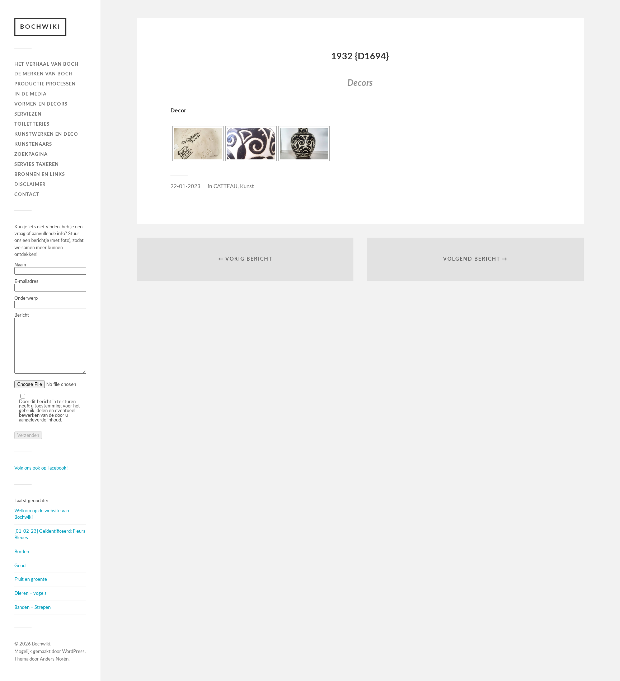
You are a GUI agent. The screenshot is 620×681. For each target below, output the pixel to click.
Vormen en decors (40, 104)
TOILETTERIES (32, 124)
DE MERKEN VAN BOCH (43, 74)
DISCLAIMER (30, 184)
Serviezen (28, 114)
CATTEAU (225, 186)
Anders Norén (54, 659)
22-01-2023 (185, 186)
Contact (26, 194)
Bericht (21, 315)
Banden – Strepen (32, 607)
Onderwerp (26, 298)
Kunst (247, 186)
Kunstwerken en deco (46, 134)
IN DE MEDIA (30, 94)
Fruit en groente (30, 579)
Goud (19, 566)
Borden (21, 552)
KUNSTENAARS (33, 144)
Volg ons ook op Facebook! (41, 468)
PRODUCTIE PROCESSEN (45, 84)
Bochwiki (40, 27)
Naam (20, 265)
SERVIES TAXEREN (36, 164)
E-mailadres (26, 281)
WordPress (73, 651)
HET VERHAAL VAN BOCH (46, 64)
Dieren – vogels (30, 593)
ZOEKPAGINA (31, 154)
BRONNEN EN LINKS (39, 174)
